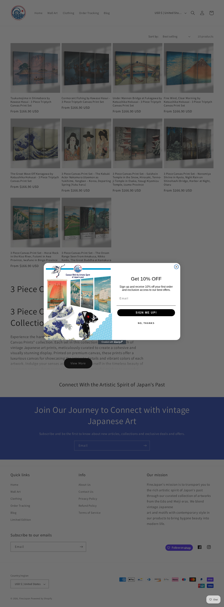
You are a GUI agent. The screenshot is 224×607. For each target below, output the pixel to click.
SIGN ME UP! (146, 312)
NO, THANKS (146, 323)
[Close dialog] (176, 267)
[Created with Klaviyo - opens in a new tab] (112, 342)
